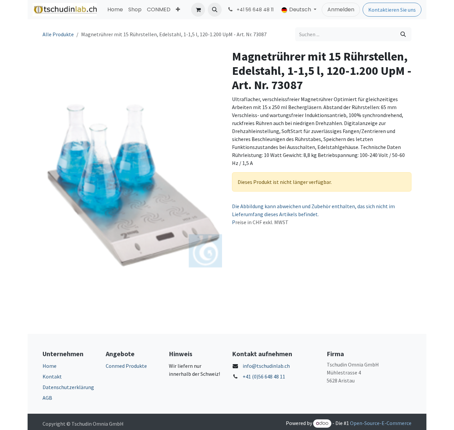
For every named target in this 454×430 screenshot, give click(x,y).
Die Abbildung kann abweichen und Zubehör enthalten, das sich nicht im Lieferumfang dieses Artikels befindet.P (313, 214)
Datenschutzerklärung (68, 387)
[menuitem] (115, 9)
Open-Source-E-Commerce (380, 423)
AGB (47, 397)
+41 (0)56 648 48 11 (264, 376)
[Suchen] (403, 34)
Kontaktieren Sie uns (392, 9)
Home (50, 365)
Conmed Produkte (126, 365)
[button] (215, 10)
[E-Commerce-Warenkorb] (198, 10)
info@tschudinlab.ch (266, 365)
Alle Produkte (58, 34)
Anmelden (340, 9)
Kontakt (52, 376)
